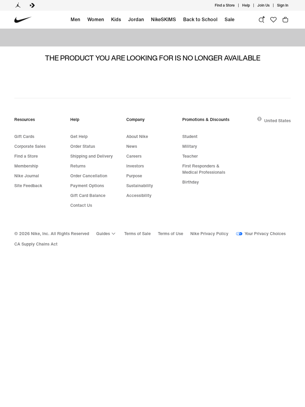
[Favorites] (273, 19)
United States (277, 120)
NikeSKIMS (163, 19)
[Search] (261, 19)
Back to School (200, 19)
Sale (229, 19)
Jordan (136, 19)
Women (95, 19)
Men (75, 19)
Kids (116, 19)
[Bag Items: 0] (285, 19)
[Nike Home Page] (23, 20)
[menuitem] (251, 5)
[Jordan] (17, 5)
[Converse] (32, 5)
